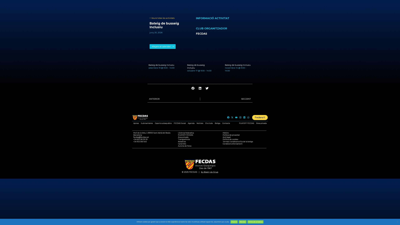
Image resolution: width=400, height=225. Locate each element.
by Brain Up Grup (209, 172)
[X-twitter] (232, 117)
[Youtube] (236, 117)
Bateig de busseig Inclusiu (161, 65)
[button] (193, 88)
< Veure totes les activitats (162, 18)
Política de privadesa (255, 222)
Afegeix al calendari (161, 46)
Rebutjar (242, 222)
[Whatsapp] (248, 117)
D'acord (234, 222)
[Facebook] (228, 117)
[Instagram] (240, 117)
